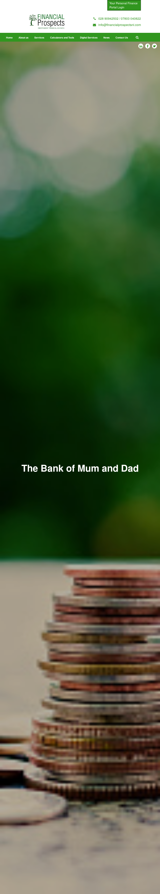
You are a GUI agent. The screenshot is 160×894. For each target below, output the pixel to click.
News (106, 37)
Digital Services (89, 37)
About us (23, 37)
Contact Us (122, 37)
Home (9, 37)
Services (39, 37)
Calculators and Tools (62, 37)
